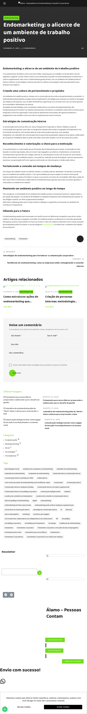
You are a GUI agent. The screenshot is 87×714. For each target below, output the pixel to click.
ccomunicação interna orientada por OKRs (19, 478)
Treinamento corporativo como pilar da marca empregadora (58, 527)
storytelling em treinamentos (35, 523)
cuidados (67, 491)
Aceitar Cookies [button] (63, 707)
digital (35, 500)
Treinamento (11, 455)
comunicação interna (74, 482)
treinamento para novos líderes (36, 532)
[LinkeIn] (5, 595)
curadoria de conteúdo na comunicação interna (52, 496)
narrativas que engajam (41, 514)
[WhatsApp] (4, 709)
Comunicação (12, 440)
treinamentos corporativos (14, 536)
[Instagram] (11, 595)
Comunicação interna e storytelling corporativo (21, 491)
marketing (26, 514)
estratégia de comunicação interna (45, 509)
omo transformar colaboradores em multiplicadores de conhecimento (28, 518)
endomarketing (48, 224)
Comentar (16, 373)
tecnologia (52, 523)
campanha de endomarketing (15, 473)
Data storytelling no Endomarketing (17, 500)
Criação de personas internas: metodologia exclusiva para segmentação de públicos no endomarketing (64, 299)
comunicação (58, 482)
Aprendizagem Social (12, 469)
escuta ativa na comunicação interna (17, 509)
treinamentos (55, 532)
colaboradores (42, 478)
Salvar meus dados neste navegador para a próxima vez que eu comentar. (40, 365)
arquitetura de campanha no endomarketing (38, 469)
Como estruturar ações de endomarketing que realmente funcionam (20, 299)
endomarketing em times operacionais (18, 505)
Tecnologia (11, 451)
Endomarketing (11, 18)
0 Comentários (29, 48)
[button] (83, 3)
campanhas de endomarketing (38, 473)
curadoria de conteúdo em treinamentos (18, 496)
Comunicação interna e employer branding (19, 487)
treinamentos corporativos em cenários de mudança (45, 536)
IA (61, 509)
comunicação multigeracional (50, 491)
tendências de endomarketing (70, 523)
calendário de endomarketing (67, 469)
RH (57, 518)
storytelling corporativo (13, 523)
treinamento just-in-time (13, 532)
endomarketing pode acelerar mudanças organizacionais (54, 505)
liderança (69, 509)
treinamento (23, 238)
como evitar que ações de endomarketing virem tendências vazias (27, 482)
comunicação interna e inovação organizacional (53, 487)
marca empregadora (12, 514)
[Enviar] (39, 573)
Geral (8, 447)
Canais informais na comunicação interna (66, 473)
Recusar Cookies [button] (24, 707)
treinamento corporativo (25, 527)
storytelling (66, 518)
